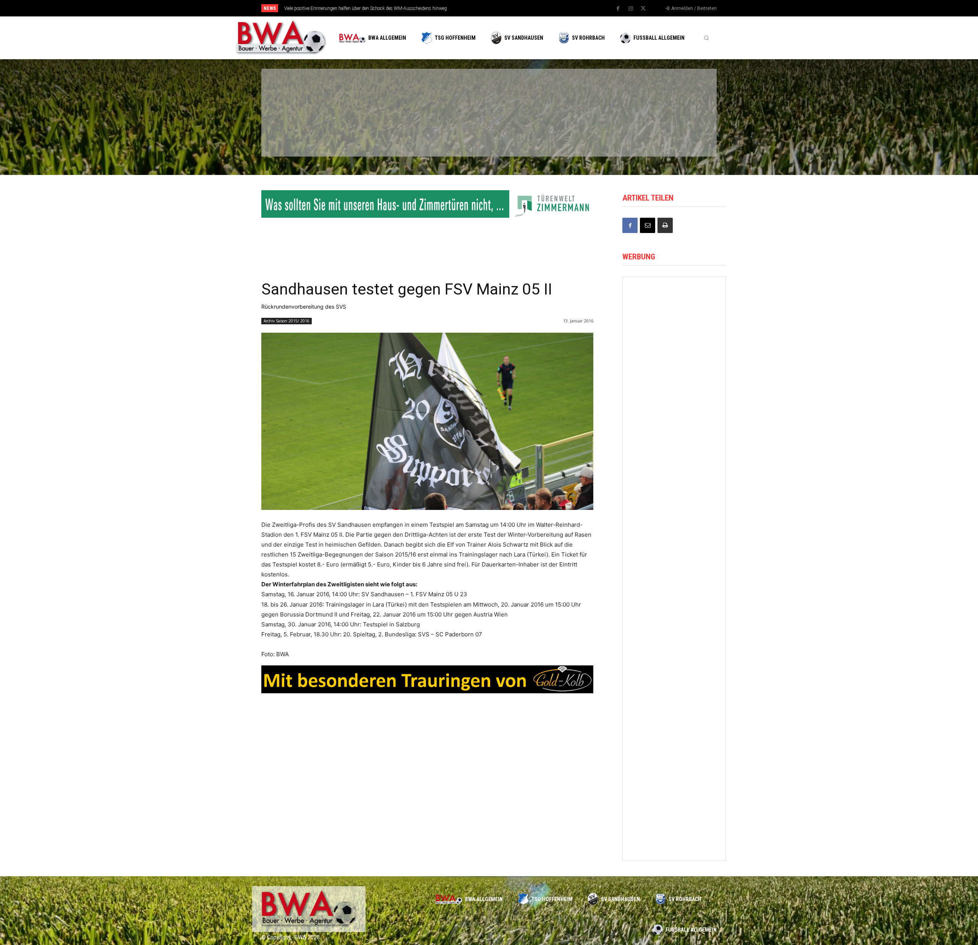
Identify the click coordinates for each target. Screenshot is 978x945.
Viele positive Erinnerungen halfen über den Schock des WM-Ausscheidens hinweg (365, 8)
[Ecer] (522, 92)
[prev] (502, 8)
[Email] (647, 225)
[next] (514, 8)
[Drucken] (665, 225)
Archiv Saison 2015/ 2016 (286, 321)
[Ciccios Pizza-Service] (668, 133)
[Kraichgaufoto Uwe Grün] (674, 559)
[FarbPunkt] (375, 133)
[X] (643, 8)
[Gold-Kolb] (674, 815)
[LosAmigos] (522, 133)
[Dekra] (448, 133)
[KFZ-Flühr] (375, 92)
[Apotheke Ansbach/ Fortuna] (674, 304)
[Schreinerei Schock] (674, 368)
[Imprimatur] (668, 92)
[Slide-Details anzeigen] (427, 204)
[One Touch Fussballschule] (674, 496)
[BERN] (448, 92)
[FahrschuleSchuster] (595, 92)
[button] (706, 37)
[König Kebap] (595, 133)
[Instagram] (630, 8)
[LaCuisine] (302, 133)
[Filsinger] (302, 92)
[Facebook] (618, 8)
